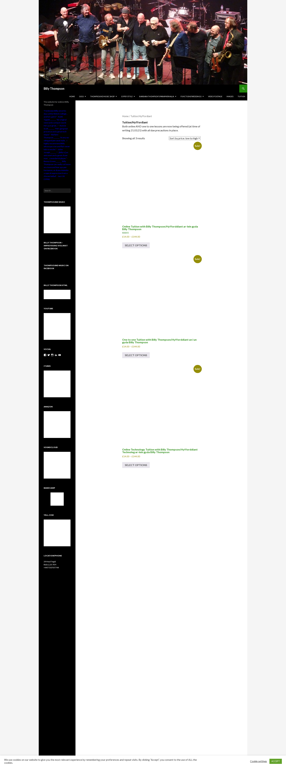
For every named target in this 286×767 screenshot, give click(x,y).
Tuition (241, 96)
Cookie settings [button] (258, 761)
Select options (136, 245)
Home (72, 96)
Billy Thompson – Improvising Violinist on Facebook (56, 246)
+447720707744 (51, 567)
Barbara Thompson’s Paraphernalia (156, 96)
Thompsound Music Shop (102, 96)
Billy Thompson (54, 88)
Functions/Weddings (191, 96)
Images (230, 96)
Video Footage (215, 96)
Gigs (81, 96)
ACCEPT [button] (275, 761)
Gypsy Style (127, 96)
